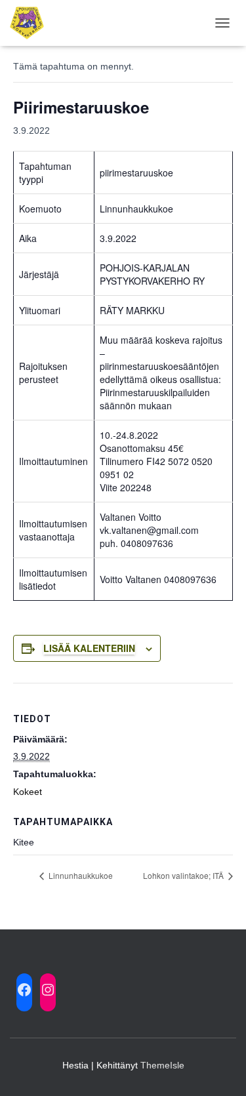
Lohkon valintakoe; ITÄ (184, 875)
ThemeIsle (162, 1065)
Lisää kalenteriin (89, 648)
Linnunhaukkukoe (80, 875)
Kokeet (27, 791)
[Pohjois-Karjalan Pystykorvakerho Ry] (32, 23)
